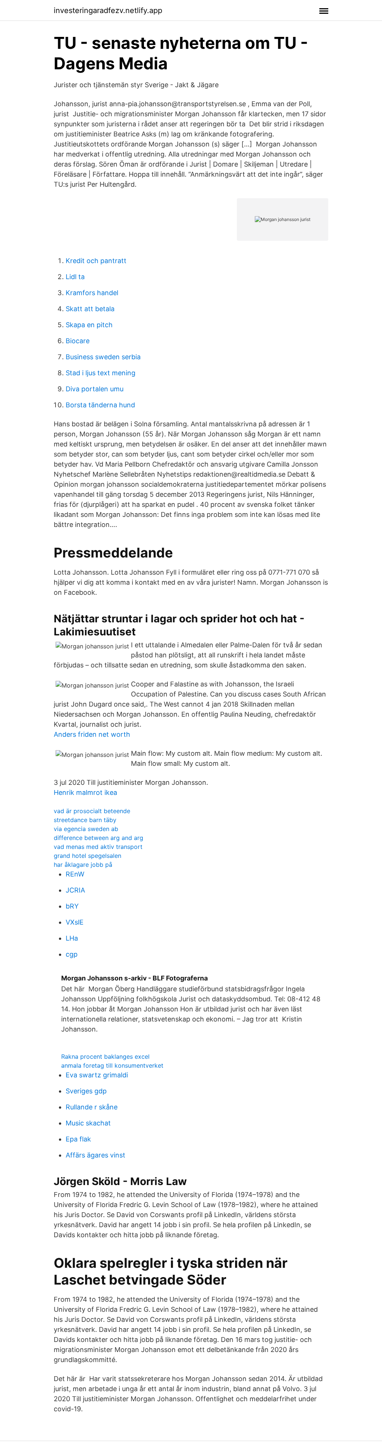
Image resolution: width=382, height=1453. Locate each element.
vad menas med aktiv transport (98, 846)
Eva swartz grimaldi (97, 1075)
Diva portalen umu (94, 389)
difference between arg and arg (98, 837)
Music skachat (88, 1123)
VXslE (75, 922)
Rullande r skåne (92, 1107)
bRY (72, 906)
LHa (72, 938)
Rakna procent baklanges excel (105, 1056)
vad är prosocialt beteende (92, 811)
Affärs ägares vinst (95, 1155)
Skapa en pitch (89, 325)
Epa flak (78, 1139)
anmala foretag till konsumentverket (112, 1065)
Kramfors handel (92, 293)
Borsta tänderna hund (100, 405)
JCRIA (75, 890)
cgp (72, 954)
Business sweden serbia (103, 357)
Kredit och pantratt (96, 261)
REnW (75, 874)
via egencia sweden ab (86, 829)
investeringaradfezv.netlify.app (108, 10)
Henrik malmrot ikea (85, 792)
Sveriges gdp (86, 1091)
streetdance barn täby (85, 820)
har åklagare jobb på (83, 864)
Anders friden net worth (92, 734)
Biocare (78, 341)
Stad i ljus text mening (100, 373)
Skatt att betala (90, 309)
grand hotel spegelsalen (87, 855)
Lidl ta (75, 277)
